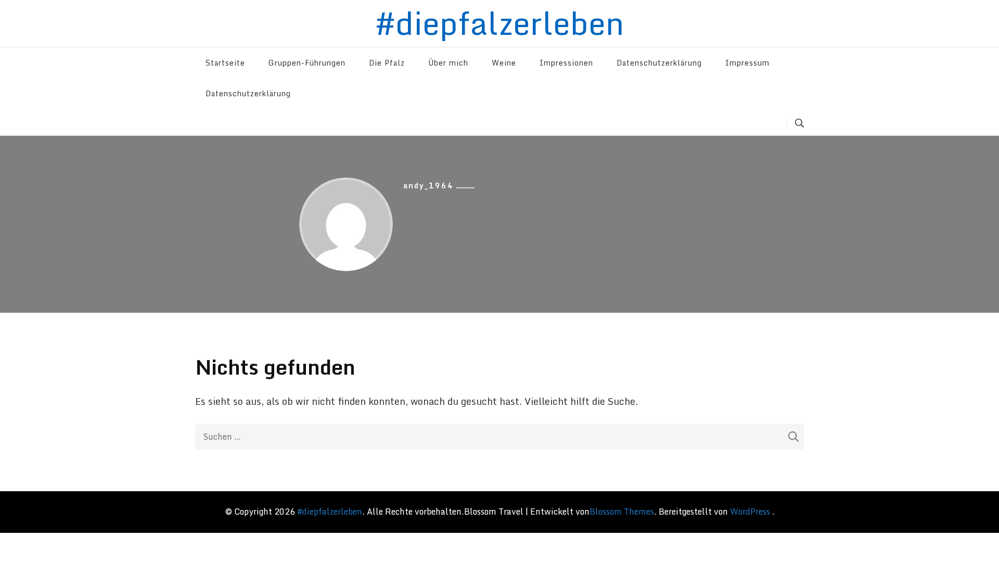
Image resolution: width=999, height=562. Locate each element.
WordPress (750, 511)
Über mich (448, 63)
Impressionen (566, 63)
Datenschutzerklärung (659, 63)
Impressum (747, 63)
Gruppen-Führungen (306, 63)
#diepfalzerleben (329, 511)
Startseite (225, 63)
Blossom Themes (622, 511)
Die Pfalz (387, 63)
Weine (504, 63)
